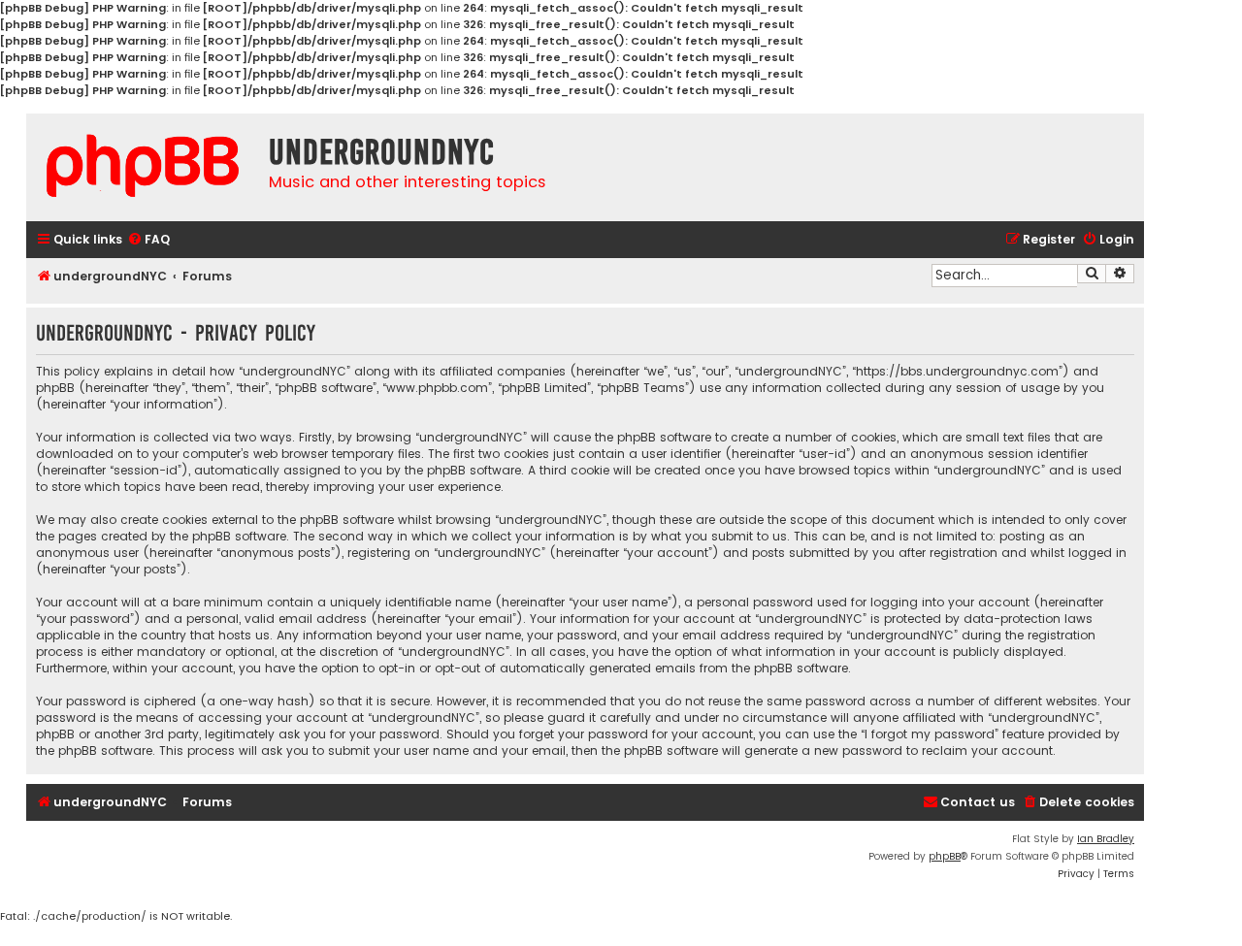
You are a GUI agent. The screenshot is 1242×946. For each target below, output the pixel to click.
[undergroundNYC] (142, 165)
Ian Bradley (1105, 839)
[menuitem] (148, 240)
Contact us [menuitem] (977, 802)
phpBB (945, 856)
